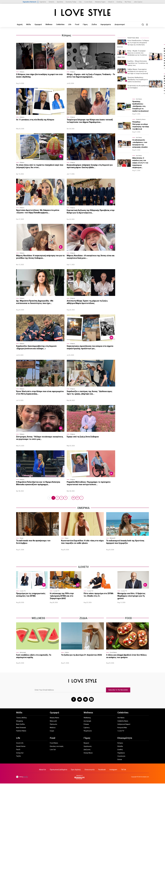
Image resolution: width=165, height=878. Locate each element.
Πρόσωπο (53, 724)
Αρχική (19, 24)
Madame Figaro (100, 2)
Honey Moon (88, 753)
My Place (128, 2)
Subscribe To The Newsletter (118, 690)
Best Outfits (20, 724)
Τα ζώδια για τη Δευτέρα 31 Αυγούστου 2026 (81, 655)
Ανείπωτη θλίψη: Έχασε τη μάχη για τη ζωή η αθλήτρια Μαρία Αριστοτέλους (87, 302)
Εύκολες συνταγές (56, 746)
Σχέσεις (87, 727)
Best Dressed (21, 727)
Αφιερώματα (106, 24)
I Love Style (88, 2)
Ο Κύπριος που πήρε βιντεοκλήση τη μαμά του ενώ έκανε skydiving (39, 75)
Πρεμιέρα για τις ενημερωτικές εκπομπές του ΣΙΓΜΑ (30, 594)
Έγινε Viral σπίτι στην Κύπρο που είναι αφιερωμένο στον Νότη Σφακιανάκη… (40, 392)
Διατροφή (23, 652)
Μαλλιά (52, 727)
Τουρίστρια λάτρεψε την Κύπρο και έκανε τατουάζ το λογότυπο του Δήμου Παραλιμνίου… (90, 120)
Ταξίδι (18, 756)
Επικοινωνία (89, 770)
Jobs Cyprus (138, 2)
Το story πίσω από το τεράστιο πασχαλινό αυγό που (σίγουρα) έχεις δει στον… (39, 166)
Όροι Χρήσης (76, 770)
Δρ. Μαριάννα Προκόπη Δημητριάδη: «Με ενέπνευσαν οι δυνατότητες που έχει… (34, 302)
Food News (113, 652)
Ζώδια (94, 24)
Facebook (102, 770)
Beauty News (54, 718)
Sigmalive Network (29, 2)
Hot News (139, 99)
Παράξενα (121, 753)
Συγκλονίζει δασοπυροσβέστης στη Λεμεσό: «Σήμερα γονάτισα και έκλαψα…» (36, 347)
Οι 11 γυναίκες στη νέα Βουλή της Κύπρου (35, 119)
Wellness (48, 24)
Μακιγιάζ (112, 538)
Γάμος (85, 24)
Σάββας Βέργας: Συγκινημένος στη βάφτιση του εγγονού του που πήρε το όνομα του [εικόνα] (137, 71)
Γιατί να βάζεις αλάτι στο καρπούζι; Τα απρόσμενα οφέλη (33, 656)
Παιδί (18, 749)
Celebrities (60, 24)
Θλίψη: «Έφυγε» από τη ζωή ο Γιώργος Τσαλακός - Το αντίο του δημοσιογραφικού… (91, 75)
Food (77, 24)
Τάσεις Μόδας (21, 718)
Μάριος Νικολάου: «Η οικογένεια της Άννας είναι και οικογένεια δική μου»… (90, 256)
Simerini (51, 2)
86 (73, 498)
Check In (111, 2)
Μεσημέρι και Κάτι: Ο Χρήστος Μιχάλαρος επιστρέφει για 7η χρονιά (131, 596)
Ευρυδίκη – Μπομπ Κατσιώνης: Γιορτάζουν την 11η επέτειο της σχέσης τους (137, 63)
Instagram (113, 770)
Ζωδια (83, 618)
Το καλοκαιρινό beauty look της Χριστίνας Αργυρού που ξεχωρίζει (125, 541)
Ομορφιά (38, 24)
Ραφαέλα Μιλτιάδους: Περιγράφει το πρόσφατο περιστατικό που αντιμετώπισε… (88, 483)
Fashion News (21, 731)
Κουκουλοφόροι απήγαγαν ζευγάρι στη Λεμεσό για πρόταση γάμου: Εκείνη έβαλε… (89, 166)
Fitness (86, 724)
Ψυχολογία (88, 731)
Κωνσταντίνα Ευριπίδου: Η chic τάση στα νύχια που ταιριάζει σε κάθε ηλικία (82, 541)
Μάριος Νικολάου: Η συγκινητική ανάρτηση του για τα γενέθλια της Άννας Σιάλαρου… (40, 256)
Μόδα (28, 24)
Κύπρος (66, 35)
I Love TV (23, 591)
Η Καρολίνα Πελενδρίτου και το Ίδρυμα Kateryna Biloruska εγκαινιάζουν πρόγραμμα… (38, 483)
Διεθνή (120, 749)
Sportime (60, 2)
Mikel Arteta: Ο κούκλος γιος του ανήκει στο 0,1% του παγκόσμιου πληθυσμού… (140, 162)
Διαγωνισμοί (120, 24)
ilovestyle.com (145, 776)
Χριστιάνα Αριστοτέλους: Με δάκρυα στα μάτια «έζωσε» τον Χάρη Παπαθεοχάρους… (37, 211)
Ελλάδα (120, 746)
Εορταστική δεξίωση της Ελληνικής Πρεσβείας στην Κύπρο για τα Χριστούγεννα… (90, 211)
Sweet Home (20, 746)
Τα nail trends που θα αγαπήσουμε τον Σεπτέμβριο (33, 541)
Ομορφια (83, 507)
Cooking (119, 2)
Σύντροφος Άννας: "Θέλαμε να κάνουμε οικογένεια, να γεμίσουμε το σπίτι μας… (39, 438)
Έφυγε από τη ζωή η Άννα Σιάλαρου (83, 437)
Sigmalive (42, 2)
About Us (42, 770)
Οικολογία (121, 756)
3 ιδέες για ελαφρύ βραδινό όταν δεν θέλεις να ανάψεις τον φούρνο (126, 656)
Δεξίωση (87, 749)
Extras (119, 759)
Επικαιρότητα (124, 738)
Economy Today (71, 2)
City (80, 2)
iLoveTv (83, 566)
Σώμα (21, 538)
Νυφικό (86, 743)
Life (69, 24)
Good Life (19, 743)
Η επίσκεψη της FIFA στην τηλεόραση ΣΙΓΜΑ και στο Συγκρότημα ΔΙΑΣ (62, 596)
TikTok (123, 770)
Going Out (19, 753)
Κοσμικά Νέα (122, 727)
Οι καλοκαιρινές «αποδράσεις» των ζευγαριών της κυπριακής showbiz (140, 143)
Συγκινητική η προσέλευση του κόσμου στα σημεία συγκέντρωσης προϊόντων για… (90, 347)
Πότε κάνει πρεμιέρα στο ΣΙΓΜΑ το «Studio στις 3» (98, 594)
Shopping (19, 721)
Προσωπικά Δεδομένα (58, 770)
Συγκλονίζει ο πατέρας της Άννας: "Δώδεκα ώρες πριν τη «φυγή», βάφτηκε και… (89, 392)
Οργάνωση (87, 746)
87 (77, 498)
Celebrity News (141, 119)
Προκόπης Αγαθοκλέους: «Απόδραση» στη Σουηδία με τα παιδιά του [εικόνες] (137, 80)
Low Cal (53, 749)
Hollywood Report (123, 724)
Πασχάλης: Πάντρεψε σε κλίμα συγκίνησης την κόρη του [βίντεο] (140, 125)
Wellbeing (87, 718)
